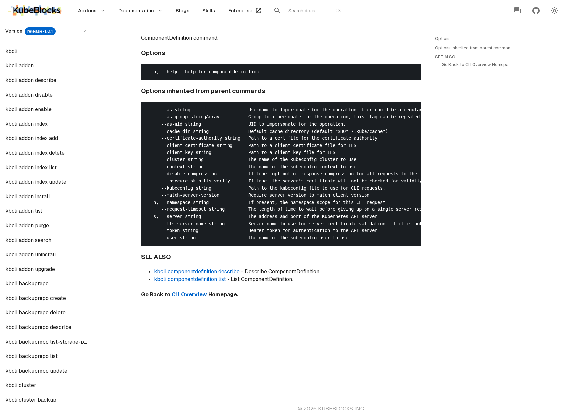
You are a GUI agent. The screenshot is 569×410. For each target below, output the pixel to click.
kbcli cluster (20, 385)
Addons (87, 10)
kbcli (11, 51)
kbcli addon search (28, 240)
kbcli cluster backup (30, 400)
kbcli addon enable (28, 109)
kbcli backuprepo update (36, 370)
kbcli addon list (23, 210)
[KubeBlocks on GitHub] (536, 10)
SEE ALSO (445, 57)
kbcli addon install (27, 196)
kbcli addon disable (29, 94)
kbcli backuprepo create (35, 298)
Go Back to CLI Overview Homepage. (478, 64)
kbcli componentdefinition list (190, 279)
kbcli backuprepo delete (35, 312)
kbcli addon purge (27, 225)
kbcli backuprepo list (31, 356)
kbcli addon (19, 65)
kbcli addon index (26, 123)
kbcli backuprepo (27, 283)
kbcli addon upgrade (30, 269)
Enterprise (240, 10)
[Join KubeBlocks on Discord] (517, 10)
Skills (209, 10)
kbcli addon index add (31, 138)
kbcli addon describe (30, 80)
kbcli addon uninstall (30, 254)
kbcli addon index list (31, 167)
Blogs (182, 10)
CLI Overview (189, 294)
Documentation (136, 10)
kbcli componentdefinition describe (197, 271)
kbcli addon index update (35, 182)
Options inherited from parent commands (475, 48)
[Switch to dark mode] (554, 10)
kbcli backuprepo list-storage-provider (48, 341)
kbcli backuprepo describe (38, 327)
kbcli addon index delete (35, 152)
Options (443, 38)
